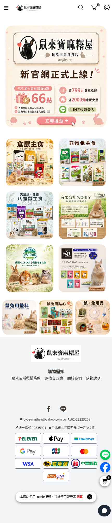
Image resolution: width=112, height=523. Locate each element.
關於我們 (74, 378)
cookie (40, 497)
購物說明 (93, 378)
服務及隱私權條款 (26, 378)
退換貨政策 (54, 378)
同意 (80, 497)
